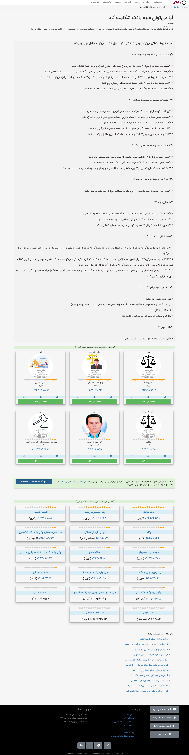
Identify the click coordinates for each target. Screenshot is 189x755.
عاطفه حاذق (94, 552)
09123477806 (41, 390)
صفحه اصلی (157, 2)
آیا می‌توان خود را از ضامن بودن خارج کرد (150, 654)
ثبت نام (128, 2)
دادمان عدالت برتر (40, 593)
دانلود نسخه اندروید (163, 718)
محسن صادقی (40, 573)
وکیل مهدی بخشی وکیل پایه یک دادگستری (94, 593)
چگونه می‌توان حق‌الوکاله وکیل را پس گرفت (150, 670)
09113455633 (40, 449)
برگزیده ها (107, 2)
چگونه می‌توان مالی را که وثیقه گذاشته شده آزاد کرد (146, 660)
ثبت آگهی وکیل (128, 718)
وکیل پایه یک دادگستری (148, 593)
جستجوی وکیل (128, 725)
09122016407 (98, 559)
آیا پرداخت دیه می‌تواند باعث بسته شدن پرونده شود (146, 644)
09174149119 (45, 579)
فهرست (118, 2)
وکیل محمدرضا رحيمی (95, 512)
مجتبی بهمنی (148, 613)
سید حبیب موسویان (148, 552)
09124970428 (152, 559)
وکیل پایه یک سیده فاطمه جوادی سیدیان (40, 552)
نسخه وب (163, 734)
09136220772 (94, 449)
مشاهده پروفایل (148, 401)
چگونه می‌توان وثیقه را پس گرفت (154, 639)
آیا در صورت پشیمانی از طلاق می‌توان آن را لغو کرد (147, 665)
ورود (136, 2)
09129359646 (148, 390)
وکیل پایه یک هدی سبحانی (94, 573)
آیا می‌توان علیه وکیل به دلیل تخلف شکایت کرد (148, 675)
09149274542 (152, 579)
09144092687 (44, 559)
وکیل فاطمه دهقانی (94, 613)
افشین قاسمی (40, 512)
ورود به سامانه (129, 732)
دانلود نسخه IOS (163, 726)
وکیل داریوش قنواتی (94, 532)
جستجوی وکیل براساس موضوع (122, 736)
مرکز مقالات (175, 7)
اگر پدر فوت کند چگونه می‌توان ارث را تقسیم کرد (148, 686)
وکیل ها (146, 2)
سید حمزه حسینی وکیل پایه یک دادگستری (40, 532)
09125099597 (98, 579)
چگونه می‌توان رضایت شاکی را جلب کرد (151, 649)
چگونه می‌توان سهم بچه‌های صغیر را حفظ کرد (149, 680)
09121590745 (148, 449)
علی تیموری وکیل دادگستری (148, 573)
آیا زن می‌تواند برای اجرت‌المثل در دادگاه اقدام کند (147, 691)
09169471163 (94, 390)
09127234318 (153, 599)
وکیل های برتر (129, 729)
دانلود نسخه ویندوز (163, 709)
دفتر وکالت (148, 512)
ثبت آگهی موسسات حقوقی (124, 721)
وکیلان (184, 7)
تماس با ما (95, 2)
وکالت (148, 532)
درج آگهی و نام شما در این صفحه (72, 481)
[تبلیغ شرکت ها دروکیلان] (165, 397)
